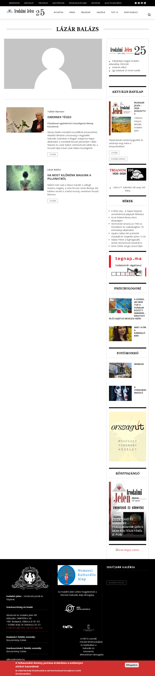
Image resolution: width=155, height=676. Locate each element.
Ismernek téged (59, 117)
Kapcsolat (29, 3)
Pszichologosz (127, 288)
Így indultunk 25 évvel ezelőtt (126, 70)
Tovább (52, 154)
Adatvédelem (58, 3)
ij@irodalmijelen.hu (15, 659)
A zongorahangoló (140, 390)
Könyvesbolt (131, 12)
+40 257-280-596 (34, 627)
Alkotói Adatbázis (113, 3)
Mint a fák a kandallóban (140, 331)
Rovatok (58, 12)
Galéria (101, 12)
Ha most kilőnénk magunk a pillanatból (69, 176)
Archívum (95, 3)
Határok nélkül (119, 67)
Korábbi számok (118, 159)
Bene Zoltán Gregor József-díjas (127, 246)
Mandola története (120, 532)
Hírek (72, 12)
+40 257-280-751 (16, 627)
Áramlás (139, 364)
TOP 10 (114, 12)
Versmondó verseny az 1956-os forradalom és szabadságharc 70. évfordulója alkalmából (127, 227)
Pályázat (86, 12)
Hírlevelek (43, 3)
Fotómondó (128, 353)
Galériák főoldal (116, 582)
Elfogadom (131, 665)
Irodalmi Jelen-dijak (78, 3)
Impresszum (14, 3)
